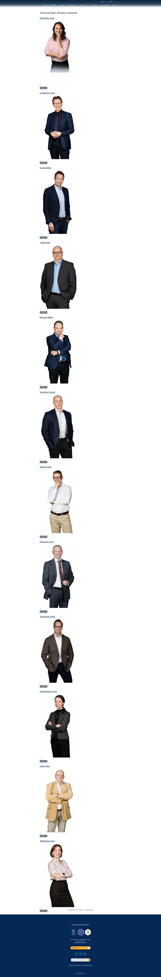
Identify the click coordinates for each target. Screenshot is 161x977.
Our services (72, 5)
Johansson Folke (47, 616)
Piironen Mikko (46, 317)
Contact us (75, 947)
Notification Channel (87, 965)
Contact (115, 5)
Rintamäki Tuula (47, 18)
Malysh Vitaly (46, 467)
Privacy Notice (78, 965)
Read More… (44, 88)
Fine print (71, 965)
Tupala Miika (45, 168)
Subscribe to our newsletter (79, 960)
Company (102, 1)
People (63, 5)
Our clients (94, 5)
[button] (119, 1)
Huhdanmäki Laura (48, 691)
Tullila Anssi (45, 242)
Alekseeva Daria (47, 841)
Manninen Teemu (47, 392)
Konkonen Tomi (47, 542)
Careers (111, 1)
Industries (83, 5)
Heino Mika (45, 766)
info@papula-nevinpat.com (80, 942)
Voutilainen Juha (47, 93)
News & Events (105, 5)
